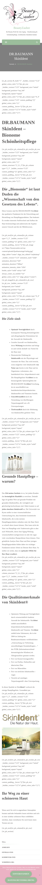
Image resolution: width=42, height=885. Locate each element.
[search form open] (37, 42)
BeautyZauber (22, 27)
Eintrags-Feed (7, 852)
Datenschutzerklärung (21, 880)
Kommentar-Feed (8, 857)
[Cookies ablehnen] (40, 875)
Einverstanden (21, 874)
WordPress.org (8, 862)
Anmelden (6, 847)
